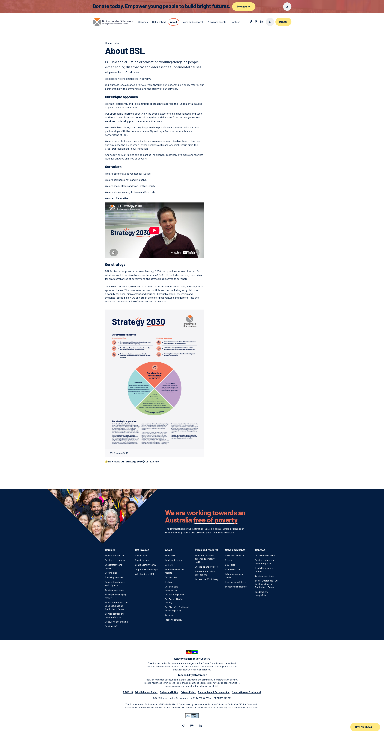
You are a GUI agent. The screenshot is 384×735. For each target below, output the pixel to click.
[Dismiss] (287, 6)
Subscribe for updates (236, 586)
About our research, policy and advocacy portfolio (204, 558)
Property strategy (173, 619)
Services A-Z (111, 626)
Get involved (142, 550)
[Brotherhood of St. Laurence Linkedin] (261, 22)
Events (228, 560)
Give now (242, 6)
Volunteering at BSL (144, 574)
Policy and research (207, 550)
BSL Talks (230, 564)
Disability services (114, 577)
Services (110, 550)
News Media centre (234, 555)
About (168, 550)
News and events (235, 550)
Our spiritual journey (174, 594)
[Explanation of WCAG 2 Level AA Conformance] (192, 715)
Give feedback (364, 727)
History (168, 582)
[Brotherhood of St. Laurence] (113, 21)
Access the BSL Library (206, 579)
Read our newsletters (235, 582)
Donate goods (142, 560)
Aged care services (114, 590)
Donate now (141, 555)
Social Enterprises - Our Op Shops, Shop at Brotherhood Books (116, 605)
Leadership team (173, 560)
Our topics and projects (206, 566)
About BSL (170, 555)
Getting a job (111, 572)
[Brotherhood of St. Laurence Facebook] (251, 22)
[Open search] (270, 22)
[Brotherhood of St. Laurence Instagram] (256, 22)
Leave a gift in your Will (146, 564)
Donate (283, 21)
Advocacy (169, 615)
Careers (169, 564)
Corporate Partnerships (146, 569)
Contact (260, 550)
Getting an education (115, 560)
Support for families (114, 555)
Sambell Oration (232, 569)
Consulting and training (116, 621)
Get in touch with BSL (265, 555)
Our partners (171, 577)
